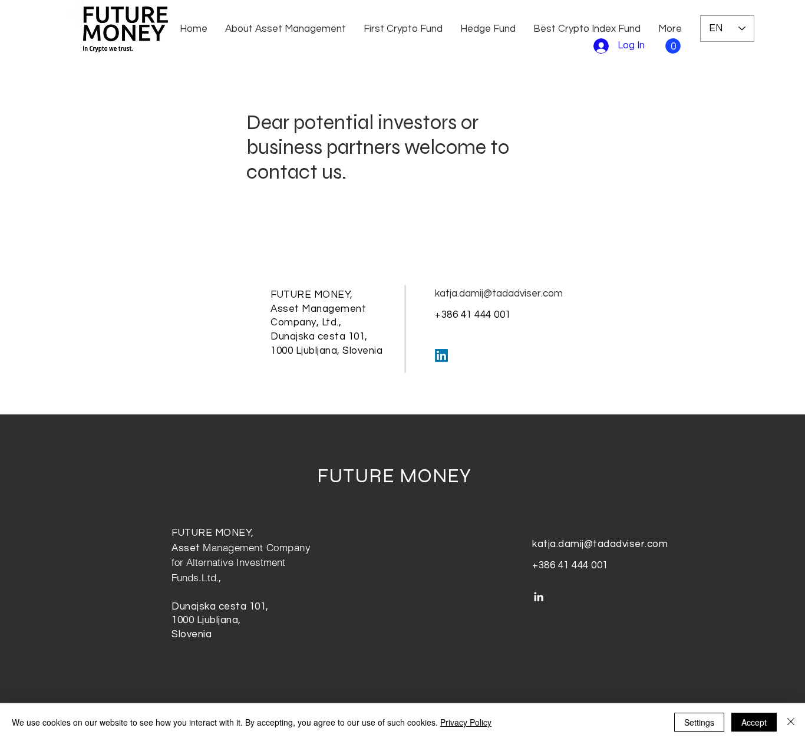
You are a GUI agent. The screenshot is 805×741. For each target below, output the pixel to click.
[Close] (791, 722)
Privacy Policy (465, 722)
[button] (673, 46)
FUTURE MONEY (394, 476)
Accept (754, 722)
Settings (699, 722)
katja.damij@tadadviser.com (499, 293)
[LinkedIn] (441, 355)
